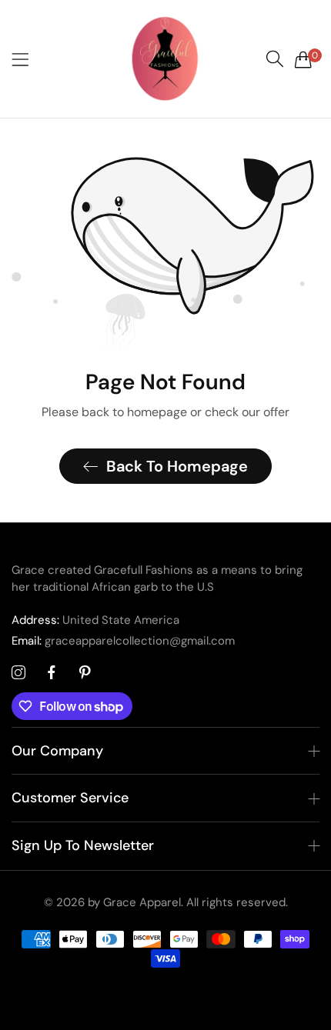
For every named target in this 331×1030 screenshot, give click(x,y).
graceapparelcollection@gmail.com (123, 640)
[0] (303, 59)
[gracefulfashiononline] (165, 58)
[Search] (274, 59)
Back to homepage (177, 466)
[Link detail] (18, 673)
